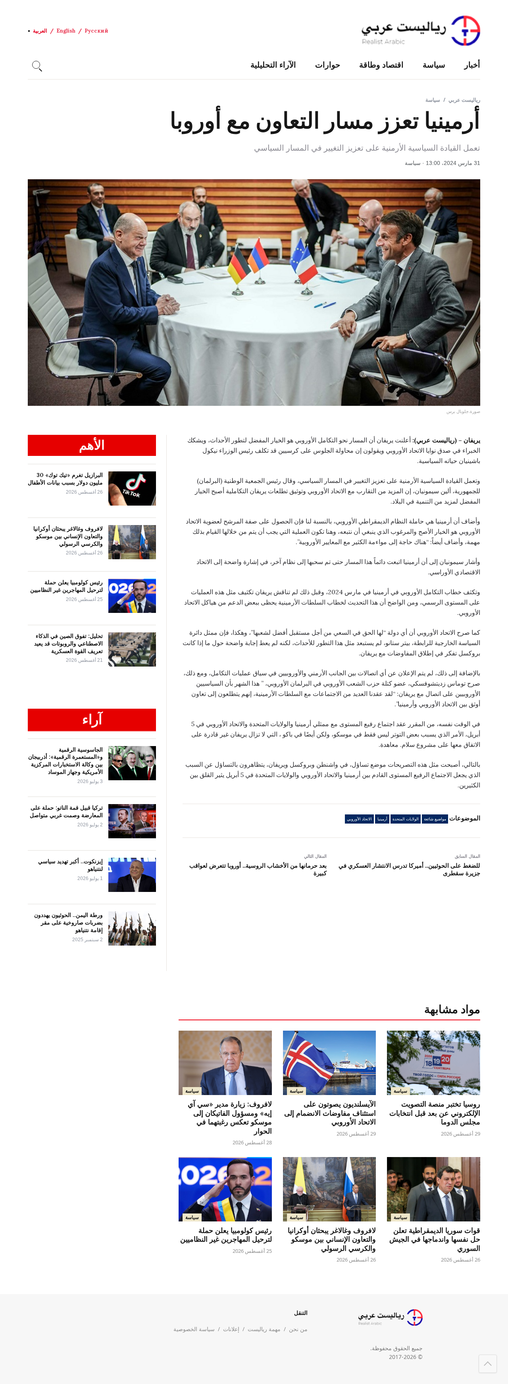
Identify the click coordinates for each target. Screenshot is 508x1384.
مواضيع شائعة (435, 819)
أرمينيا (382, 819)
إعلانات (231, 1329)
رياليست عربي (464, 99)
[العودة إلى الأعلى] (488, 1364)
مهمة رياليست (264, 1329)
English (65, 30)
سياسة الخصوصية (194, 1329)
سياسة (434, 65)
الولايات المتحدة (406, 819)
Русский (96, 30)
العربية (40, 30)
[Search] (36, 64)
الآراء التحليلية (273, 65)
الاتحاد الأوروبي (359, 819)
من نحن (298, 1329)
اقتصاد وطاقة (381, 65)
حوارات (327, 65)
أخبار (472, 65)
